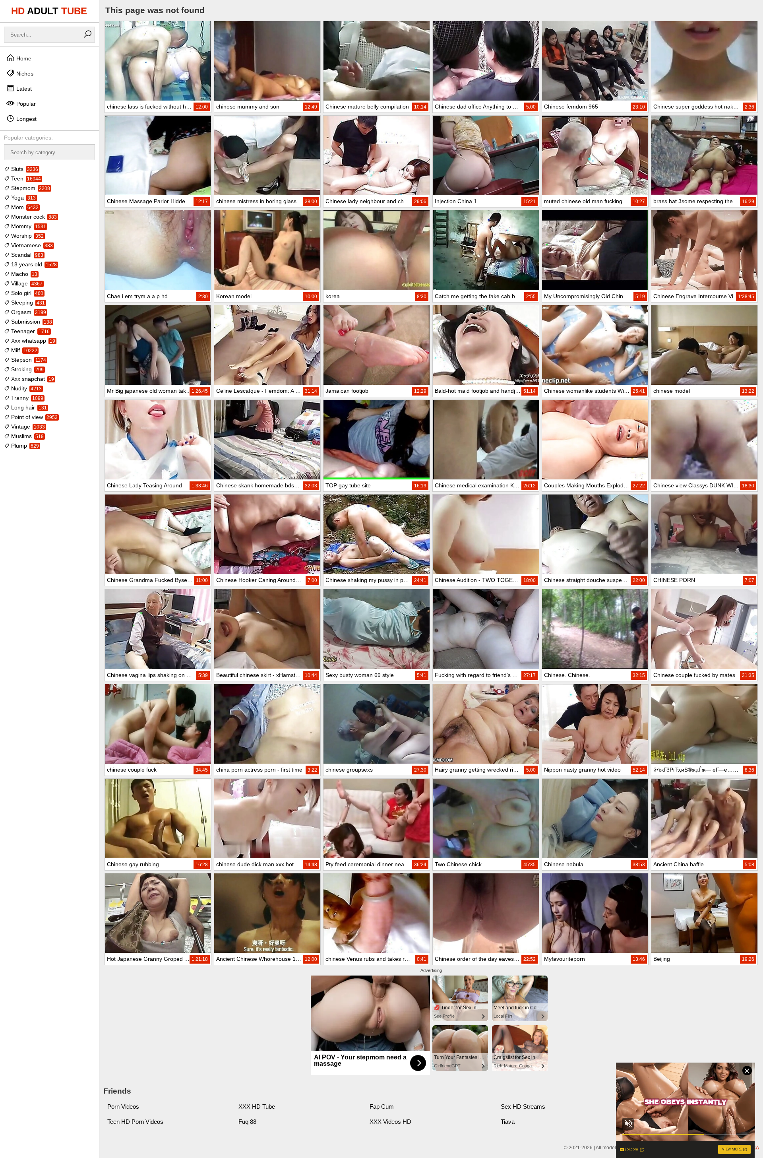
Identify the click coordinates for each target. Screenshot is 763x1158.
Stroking (27, 369)
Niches (24, 73)
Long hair (28, 407)
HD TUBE (49, 11)
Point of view (34, 417)
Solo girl (26, 293)
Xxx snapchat (32, 379)
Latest (23, 88)
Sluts (24, 169)
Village (26, 283)
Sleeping (27, 302)
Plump (24, 445)
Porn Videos (123, 1106)
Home (23, 58)
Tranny (26, 398)
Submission (31, 321)
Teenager (30, 331)
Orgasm (28, 312)
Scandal (26, 255)
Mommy (28, 226)
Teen (25, 178)
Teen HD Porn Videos (135, 1121)
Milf (23, 350)
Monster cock (33, 216)
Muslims (27, 436)
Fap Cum (382, 1106)
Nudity (26, 388)
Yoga (23, 197)
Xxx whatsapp (32, 341)
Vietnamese (31, 245)
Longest (26, 119)
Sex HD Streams (523, 1106)
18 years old (33, 264)
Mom (24, 207)
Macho (23, 274)
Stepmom (30, 188)
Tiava (508, 1121)
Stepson (28, 360)
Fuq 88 (247, 1121)
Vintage (27, 426)
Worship (27, 236)
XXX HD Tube (256, 1106)
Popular (25, 104)
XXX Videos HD (390, 1121)
